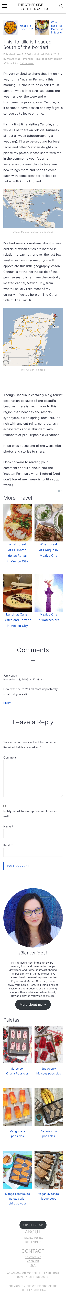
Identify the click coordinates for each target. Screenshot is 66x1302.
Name (8, 826)
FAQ (33, 1265)
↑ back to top (33, 1225)
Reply (7, 702)
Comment (11, 757)
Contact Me (33, 1257)
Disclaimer (33, 1242)
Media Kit (33, 1261)
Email (8, 845)
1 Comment (27, 63)
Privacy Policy (33, 1238)
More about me (31, 1004)
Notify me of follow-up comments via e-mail (30, 813)
